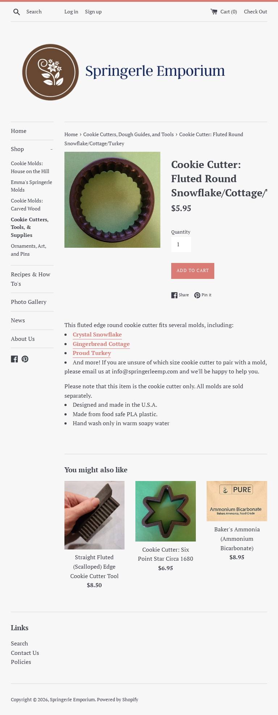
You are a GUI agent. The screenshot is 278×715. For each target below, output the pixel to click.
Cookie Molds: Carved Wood (27, 204)
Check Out (255, 11)
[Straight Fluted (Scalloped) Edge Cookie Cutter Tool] (94, 515)
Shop (32, 149)
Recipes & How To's (30, 279)
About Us (23, 339)
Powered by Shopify (117, 700)
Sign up (93, 11)
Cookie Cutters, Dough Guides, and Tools (128, 134)
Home (18, 131)
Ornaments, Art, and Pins (28, 250)
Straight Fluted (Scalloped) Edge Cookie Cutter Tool (94, 566)
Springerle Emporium (72, 700)
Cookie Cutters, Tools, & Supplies (30, 227)
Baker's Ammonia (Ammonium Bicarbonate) (237, 538)
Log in (71, 11)
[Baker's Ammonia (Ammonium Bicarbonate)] (237, 501)
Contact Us (25, 653)
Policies (21, 662)
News (18, 320)
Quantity (180, 232)
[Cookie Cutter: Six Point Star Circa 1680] (165, 511)
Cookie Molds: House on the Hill (30, 167)
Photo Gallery (28, 302)
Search (19, 643)
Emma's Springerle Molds (31, 186)
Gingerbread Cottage (101, 344)
